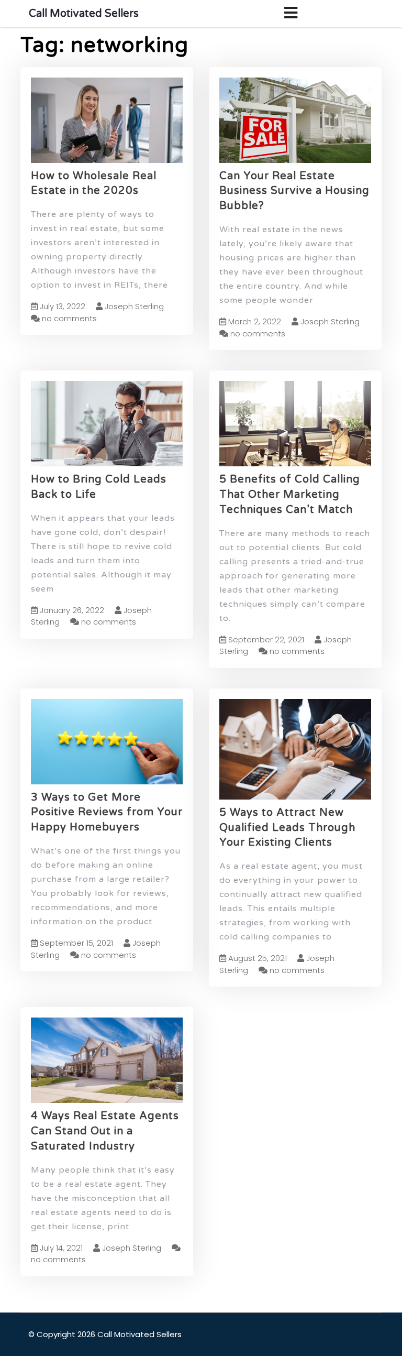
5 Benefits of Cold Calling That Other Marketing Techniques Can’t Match (289, 494)
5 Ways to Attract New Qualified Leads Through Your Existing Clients (287, 827)
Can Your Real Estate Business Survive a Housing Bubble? (294, 191)
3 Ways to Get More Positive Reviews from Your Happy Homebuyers (107, 812)
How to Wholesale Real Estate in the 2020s (94, 184)
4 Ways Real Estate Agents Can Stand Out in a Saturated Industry (105, 1131)
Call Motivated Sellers (84, 13)
